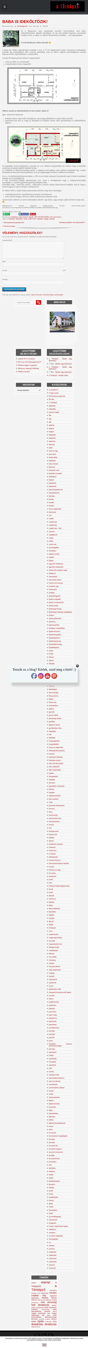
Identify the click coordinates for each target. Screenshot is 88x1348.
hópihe (51, 773)
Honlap (4, 279)
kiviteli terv (52, 850)
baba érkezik (23, 217)
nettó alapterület (55, 970)
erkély (51, 651)
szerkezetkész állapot (56, 1088)
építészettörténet (55, 618)
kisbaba (52, 219)
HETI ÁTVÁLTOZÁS (41, 217)
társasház (52, 1107)
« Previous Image (8, 226)
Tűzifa (51, 1207)
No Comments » (56, 217)
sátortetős (52, 1065)
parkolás (52, 1034)
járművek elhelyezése (57, 805)
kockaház (52, 854)
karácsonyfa (53, 815)
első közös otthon (55, 580)
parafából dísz (54, 1028)
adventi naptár (54, 412)
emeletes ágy (54, 586)
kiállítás (51, 838)
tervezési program (55, 1149)
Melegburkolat (54, 947)
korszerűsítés (45, 1309)
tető (50, 1165)
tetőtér (51, 1175)
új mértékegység (55, 1216)
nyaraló (51, 976)
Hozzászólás (6, 240)
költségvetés (53, 857)
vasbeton (52, 1233)
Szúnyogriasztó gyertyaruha (14, 222)
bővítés (51, 506)
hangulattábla (54, 744)
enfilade (52, 593)
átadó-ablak (53, 457)
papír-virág (53, 1015)
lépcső (51, 921)
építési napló (53, 605)
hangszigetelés (54, 741)
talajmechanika (54, 1104)
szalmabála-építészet (56, 1078)
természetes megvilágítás (58, 1136)
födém (51, 699)
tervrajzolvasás (54, 1158)
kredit (51, 892)
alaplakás (52, 438)
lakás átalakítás (54, 908)
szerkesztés (53, 1084)
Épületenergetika (55, 635)
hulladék (52, 780)
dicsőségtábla (54, 547)
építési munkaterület (56, 602)
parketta (52, 1031)
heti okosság (49, 1302)
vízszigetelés (53, 1239)
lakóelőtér (52, 912)
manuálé (52, 941)
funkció (54, 1298)
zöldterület (52, 1255)
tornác (51, 1194)
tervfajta (52, 1155)
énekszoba (53, 589)
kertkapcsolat (53, 831)
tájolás (51, 1100)
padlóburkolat (54, 1002)
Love (50, 931)
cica (50, 515)
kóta (50, 883)
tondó (51, 1191)
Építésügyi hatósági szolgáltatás (60, 612)
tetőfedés (52, 1168)
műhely (51, 963)
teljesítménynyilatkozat (57, 1123)
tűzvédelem (53, 1210)
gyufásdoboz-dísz (55, 728)
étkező (51, 657)
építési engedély (55, 599)
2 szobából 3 (53, 390)
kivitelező (52, 847)
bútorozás (52, 512)
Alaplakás (52, 435)
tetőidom (52, 1171)
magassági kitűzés (55, 937)
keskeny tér (53, 834)
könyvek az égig (54, 870)
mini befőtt (52, 957)
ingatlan (52, 792)
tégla (50, 1110)
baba (25, 219)
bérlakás (52, 496)
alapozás (52, 441)
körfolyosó (52, 876)
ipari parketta (53, 799)
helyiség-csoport (55, 760)
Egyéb (31, 217)
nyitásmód (52, 983)
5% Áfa (51, 399)
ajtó (50, 422)
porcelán (52, 1049)
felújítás (40, 219)
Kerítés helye (63, 375)
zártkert (51, 1245)
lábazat (51, 895)
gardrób (52, 712)
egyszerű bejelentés (56, 567)
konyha (51, 867)
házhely (51, 754)
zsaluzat (52, 1265)
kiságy (46, 219)
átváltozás (51, 1324)
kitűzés (51, 841)
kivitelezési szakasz (56, 844)
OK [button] (44, 1345)
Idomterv (52, 783)
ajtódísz (51, 425)
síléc (50, 1068)
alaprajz (52, 444)
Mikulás (51, 954)
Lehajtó (51, 918)
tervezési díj (53, 1146)
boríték (51, 502)
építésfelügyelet (54, 596)
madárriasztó (53, 934)
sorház (51, 1071)
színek (51, 1091)
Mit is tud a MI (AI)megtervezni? (29, 362)
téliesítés (52, 1117)
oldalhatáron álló (55, 989)
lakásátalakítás (36, 1311)
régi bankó (52, 1052)
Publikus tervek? (24, 371)
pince (51, 1041)
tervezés (52, 1142)
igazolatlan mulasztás (56, 786)
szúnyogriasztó (54, 1097)
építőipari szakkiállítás (57, 628)
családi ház (53, 522)
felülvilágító (53, 689)
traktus (51, 1200)
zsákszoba (52, 1258)
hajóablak (52, 731)
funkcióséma (53, 705)
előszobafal (53, 576)
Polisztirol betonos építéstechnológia (60, 1045)
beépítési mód (54, 470)
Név (3, 261)
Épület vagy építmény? (63, 364)
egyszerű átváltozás (56, 564)
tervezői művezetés (56, 1152)
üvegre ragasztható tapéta (58, 1226)
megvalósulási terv (55, 944)
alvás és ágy (53, 451)
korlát (51, 879)
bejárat (51, 480)
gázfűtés (52, 721)
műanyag (52, 960)
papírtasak (52, 1021)
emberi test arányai (56, 583)
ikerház (51, 789)
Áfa (50, 415)
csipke (51, 538)
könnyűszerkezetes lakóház (59, 863)
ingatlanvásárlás (55, 796)
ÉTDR (51, 654)
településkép (53, 1113)
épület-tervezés (54, 631)
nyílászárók (53, 979)
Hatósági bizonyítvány (57, 750)
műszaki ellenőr (54, 966)
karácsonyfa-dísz (55, 818)
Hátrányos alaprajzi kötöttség (28, 368)
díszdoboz (52, 551)
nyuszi (51, 986)
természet (52, 1133)
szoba (51, 1094)
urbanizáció (53, 1220)
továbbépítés (53, 1197)
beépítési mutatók (55, 473)
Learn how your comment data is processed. (47, 295)
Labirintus (52, 899)
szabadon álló (54, 1075)
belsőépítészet (54, 493)
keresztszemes (54, 821)
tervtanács (52, 1162)
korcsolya (52, 873)
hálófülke (52, 738)
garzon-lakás (53, 715)
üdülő (51, 1213)
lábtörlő (51, 902)
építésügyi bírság (55, 609)
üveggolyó (52, 1223)
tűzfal (51, 1203)
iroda (50, 802)
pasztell (51, 1037)
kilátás (46, 1307)
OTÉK (55, 1315)
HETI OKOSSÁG (55, 770)
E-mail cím (33, 270)
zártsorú (52, 1249)
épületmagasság (55, 641)
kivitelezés (53, 1307)
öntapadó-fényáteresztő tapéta (60, 992)
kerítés (51, 825)
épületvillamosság (55, 644)
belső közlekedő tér (56, 490)
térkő (50, 1129)
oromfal (51, 995)
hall (50, 734)
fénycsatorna (53, 696)
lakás (51, 905)
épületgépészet (54, 638)
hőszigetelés (53, 776)
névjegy (51, 973)
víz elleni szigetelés (56, 1236)
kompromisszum (55, 860)
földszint (34, 1300)
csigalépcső (53, 535)
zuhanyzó (52, 1268)
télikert (51, 1120)
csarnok (52, 531)
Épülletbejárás (54, 647)
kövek (51, 889)
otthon (51, 999)
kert (50, 828)
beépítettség (53, 1290)
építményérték (54, 625)
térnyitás (52, 1139)
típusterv (52, 1184)
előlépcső (52, 573)
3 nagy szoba (54, 393)
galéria (51, 709)
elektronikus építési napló (58, 570)
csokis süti (52, 544)
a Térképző (21, 26)
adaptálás (52, 409)
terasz (51, 1126)
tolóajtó (51, 1187)
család (51, 518)
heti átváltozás (40, 1304)
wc (50, 1242)
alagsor (51, 428)
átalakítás (19, 219)
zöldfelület (52, 1252)
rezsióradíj (52, 1058)
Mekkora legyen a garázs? (27, 365)
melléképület (53, 950)
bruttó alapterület (55, 509)
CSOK (51, 541)
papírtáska (52, 1024)
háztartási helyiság (55, 757)
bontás (51, 499)
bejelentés (52, 483)
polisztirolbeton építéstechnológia (44, 1317)
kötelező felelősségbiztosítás (59, 886)
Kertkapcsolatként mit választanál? (71, 222)
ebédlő (51, 557)
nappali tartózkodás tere (40, 1313)
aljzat (51, 448)
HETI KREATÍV (54, 767)
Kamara (52, 809)
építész (51, 615)
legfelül (51, 915)
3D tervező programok (57, 396)
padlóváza (52, 1005)
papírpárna (53, 1018)
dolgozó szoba (54, 554)
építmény (52, 622)
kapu (50, 812)
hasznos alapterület (56, 747)
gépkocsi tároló (54, 725)
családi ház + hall (55, 528)
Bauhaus (52, 467)
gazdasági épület (55, 718)
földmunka (52, 702)
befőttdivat (52, 477)
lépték (51, 925)
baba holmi (32, 219)
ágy (50, 419)
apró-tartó (52, 454)
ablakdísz (52, 406)
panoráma (52, 1012)
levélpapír (52, 928)
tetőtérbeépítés (54, 1181)
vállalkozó (52, 1229)
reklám (51, 1055)
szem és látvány (54, 1081)
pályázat (52, 1008)
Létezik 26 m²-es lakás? (26, 359)
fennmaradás (53, 692)
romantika (52, 1062)
